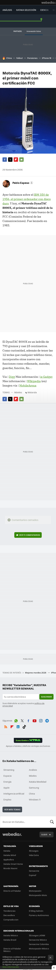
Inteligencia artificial (13, 793)
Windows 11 (35, 799)
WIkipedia (34, 381)
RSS (5, 726)
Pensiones (32, 57)
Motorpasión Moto (38, 895)
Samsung (34, 787)
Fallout (19, 57)
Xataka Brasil (9, 939)
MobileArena (27, 385)
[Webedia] (48, 2)
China (9, 57)
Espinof (32, 875)
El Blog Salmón (36, 910)
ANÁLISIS (7, 9)
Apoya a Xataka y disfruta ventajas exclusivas (28, 746)
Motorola (32, 392)
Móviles (18, 392)
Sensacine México (38, 939)
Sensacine (34, 870)
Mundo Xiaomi (10, 868)
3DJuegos (33, 850)
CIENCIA (44, 9)
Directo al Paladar (12, 890)
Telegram (46, 720)
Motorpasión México (39, 948)
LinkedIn (18, 726)
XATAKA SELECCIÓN (26, 9)
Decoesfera (9, 915)
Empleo (7, 799)
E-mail (21, 159)
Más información (10, 966)
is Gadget (46, 377)
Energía (7, 781)
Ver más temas (12, 809)
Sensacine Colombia (39, 944)
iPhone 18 (46, 57)
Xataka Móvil (9, 855)
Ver (29, 534)
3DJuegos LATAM (37, 935)
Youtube (34, 720)
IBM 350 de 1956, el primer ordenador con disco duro (26, 199)
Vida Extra (34, 855)
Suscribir (46, 696)
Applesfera (8, 859)
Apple (6, 787)
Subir (44, 834)
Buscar (52, 822)
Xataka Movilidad (37, 781)
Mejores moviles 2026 (36, 672)
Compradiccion (10, 919)
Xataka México (10, 935)
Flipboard (16, 159)
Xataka (6, 850)
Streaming (8, 769)
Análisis (33, 769)
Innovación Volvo (34, 31)
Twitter (10, 159)
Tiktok (24, 726)
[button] (22, 183)
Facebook (4, 159)
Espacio (7, 775)
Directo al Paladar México (12, 949)
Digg (12, 377)
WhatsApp (16, 720)
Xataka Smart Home (13, 863)
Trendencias (9, 910)
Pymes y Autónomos (39, 915)
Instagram (40, 720)
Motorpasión (35, 890)
